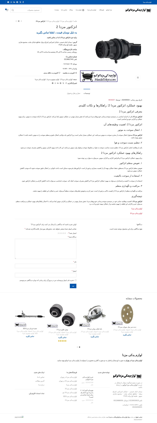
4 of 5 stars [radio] (60, 233)
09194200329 (137, 407)
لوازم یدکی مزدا (66, 21)
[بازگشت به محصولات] (18, 21)
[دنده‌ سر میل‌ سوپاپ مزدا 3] (127, 313)
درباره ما (41, 385)
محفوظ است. (117, 417)
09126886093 (118, 400)
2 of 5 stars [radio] (63, 233)
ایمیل (74, 271)
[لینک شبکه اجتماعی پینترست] (17, 2)
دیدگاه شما (72, 237)
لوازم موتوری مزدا (53, 79)
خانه (75, 21)
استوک (128, 330)
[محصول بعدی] (16, 21)
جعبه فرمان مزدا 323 (30, 328)
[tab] (87, 92)
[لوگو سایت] (138, 10)
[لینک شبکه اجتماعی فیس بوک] (23, 2)
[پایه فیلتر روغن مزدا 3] (95, 314)
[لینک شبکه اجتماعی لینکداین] (14, 2)
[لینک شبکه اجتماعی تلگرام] (8, 2)
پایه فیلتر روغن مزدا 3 (94, 329)
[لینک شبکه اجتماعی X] (20, 2)
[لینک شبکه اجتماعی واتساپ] (11, 2)
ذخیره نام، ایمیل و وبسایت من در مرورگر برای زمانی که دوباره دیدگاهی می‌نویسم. (46, 280)
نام (74, 262)
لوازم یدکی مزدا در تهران (68, 377)
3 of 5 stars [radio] (62, 233)
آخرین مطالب (39, 381)
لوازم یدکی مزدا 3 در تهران (68, 381)
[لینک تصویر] (127, 376)
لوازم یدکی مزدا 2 (53, 21)
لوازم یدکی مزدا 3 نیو (70, 392)
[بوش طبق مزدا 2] (62, 314)
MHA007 (112, 100)
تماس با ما (40, 377)
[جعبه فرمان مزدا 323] (30, 314)
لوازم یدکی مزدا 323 (70, 396)
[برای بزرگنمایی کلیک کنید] (138, 77)
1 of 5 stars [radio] (65, 233)
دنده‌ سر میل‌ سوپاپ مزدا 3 (127, 327)
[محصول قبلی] (21, 21)
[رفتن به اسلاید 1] (79, 347)
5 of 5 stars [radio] (58, 233)
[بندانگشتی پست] (102, 381)
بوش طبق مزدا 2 (62, 329)
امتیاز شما (72, 233)
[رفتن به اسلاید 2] (77, 347)
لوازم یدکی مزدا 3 (119, 330)
